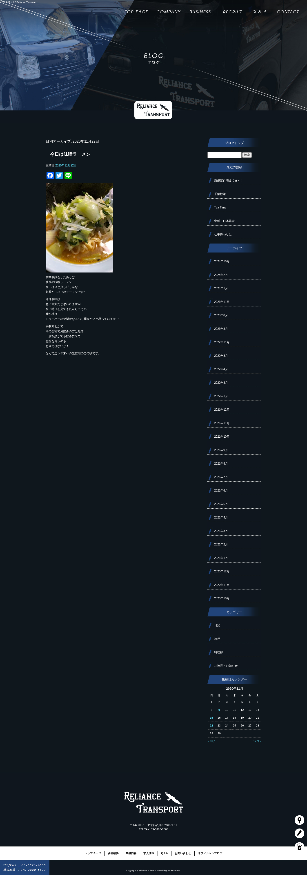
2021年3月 (221, 531)
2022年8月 (221, 355)
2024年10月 (221, 261)
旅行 (217, 638)
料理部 (218, 652)
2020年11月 (221, 585)
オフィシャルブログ (210, 853)
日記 (217, 625)
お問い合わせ (290, 9)
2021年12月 (221, 409)
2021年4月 (221, 517)
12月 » (257, 741)
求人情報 (231, 9)
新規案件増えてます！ (228, 180)
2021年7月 (221, 477)
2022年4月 (221, 369)
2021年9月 (221, 450)
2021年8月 (221, 463)
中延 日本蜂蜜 (224, 221)
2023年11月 (221, 301)
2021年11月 (221, 423)
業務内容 (200, 9)
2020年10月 (221, 598)
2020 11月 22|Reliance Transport (19, 2)
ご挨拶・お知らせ (226, 665)
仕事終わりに (223, 234)
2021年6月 (221, 490)
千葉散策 (220, 194)
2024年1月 (221, 288)
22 (211, 725)
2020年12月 (221, 571)
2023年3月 (221, 328)
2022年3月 (221, 382)
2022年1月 (221, 396)
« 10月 (212, 741)
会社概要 (169, 9)
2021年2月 (221, 544)
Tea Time (220, 207)
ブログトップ (234, 143)
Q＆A (260, 9)
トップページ (137, 9)
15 (211, 717)
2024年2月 (221, 275)
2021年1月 (221, 558)
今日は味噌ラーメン (70, 154)
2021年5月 (221, 504)
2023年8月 (221, 315)
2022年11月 (221, 342)
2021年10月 (221, 436)
